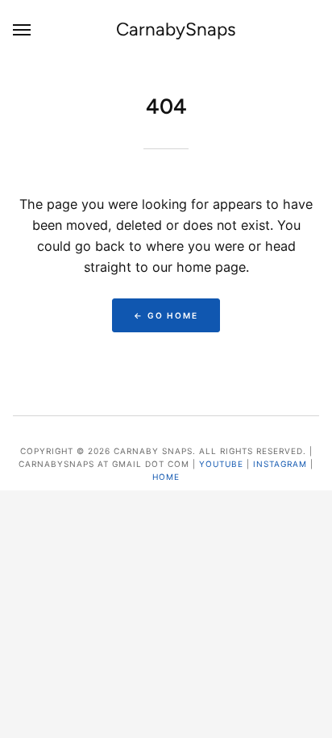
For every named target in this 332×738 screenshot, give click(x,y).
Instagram (280, 464)
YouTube (221, 464)
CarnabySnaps (176, 29)
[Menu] (22, 29)
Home (166, 477)
